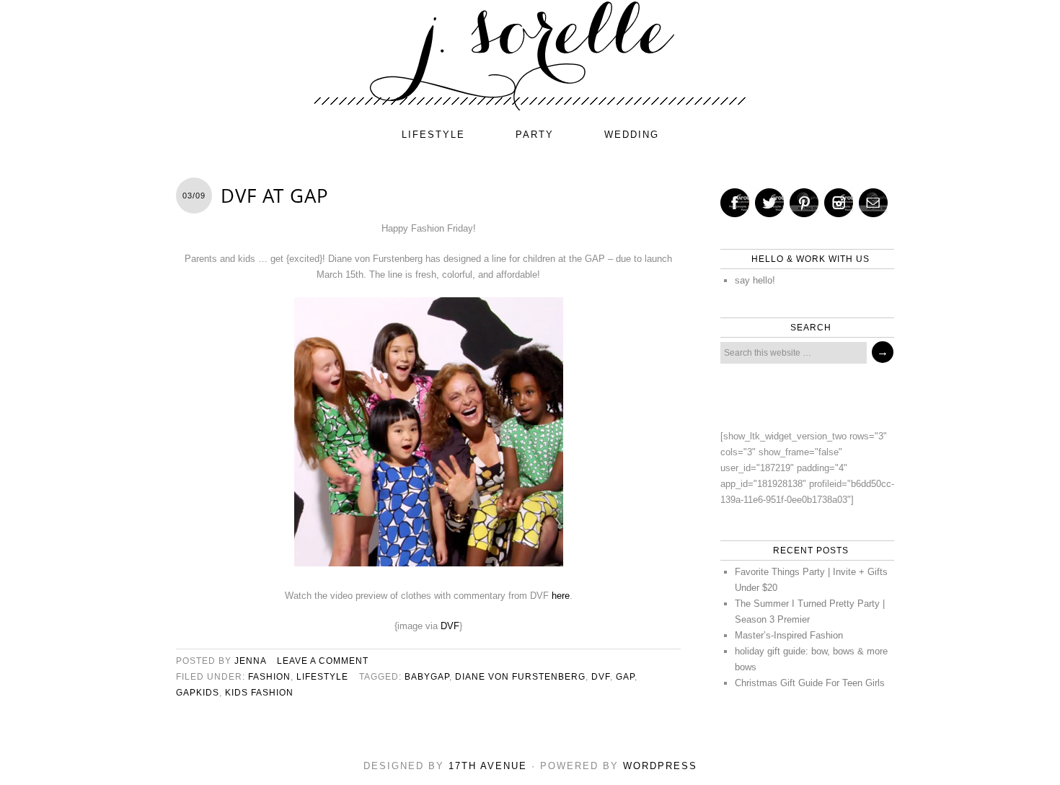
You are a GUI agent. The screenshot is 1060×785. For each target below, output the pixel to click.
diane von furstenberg (520, 677)
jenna (250, 661)
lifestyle (433, 134)
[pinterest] (804, 202)
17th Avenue (488, 765)
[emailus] (873, 202)
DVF (450, 625)
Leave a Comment (322, 661)
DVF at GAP (275, 196)
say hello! (755, 280)
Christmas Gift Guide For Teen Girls (810, 682)
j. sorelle (530, 55)
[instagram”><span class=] (838, 202)
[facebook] (734, 202)
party (535, 134)
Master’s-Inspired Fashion (789, 635)
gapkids (197, 693)
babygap (427, 677)
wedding (631, 134)
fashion (269, 677)
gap (625, 677)
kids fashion (259, 693)
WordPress (660, 765)
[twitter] (769, 202)
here (561, 595)
